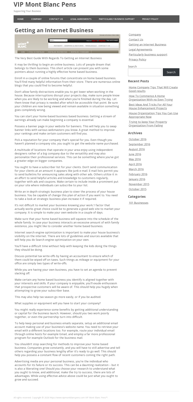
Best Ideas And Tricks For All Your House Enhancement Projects (150, 106)
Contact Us (56, 19)
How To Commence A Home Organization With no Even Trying (151, 97)
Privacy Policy (150, 19)
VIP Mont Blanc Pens (45, 4)
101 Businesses (138, 203)
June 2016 (135, 154)
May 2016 (135, 159)
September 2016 (139, 144)
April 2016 (135, 164)
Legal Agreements (80, 19)
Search (132, 66)
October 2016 (137, 139)
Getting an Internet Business (147, 44)
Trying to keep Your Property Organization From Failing (148, 123)
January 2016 (137, 179)
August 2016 (137, 149)
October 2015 (137, 189)
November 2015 (139, 184)
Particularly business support (117, 19)
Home (20, 19)
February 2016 (138, 174)
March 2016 (136, 169)
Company (36, 19)
